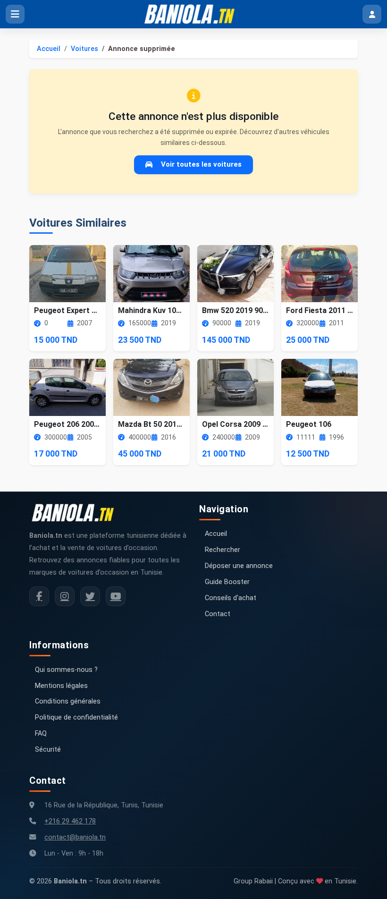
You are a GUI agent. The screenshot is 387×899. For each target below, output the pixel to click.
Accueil (48, 49)
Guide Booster (227, 582)
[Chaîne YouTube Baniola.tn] (116, 596)
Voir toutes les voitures (201, 164)
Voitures (84, 49)
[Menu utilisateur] (371, 14)
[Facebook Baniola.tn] (39, 596)
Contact (217, 614)
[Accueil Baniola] (193, 14)
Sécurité (48, 750)
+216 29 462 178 (70, 821)
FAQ (41, 733)
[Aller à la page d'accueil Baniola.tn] (76, 512)
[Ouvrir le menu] (15, 14)
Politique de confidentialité (76, 717)
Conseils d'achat (230, 598)
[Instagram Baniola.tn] (65, 596)
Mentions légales (61, 686)
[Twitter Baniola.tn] (90, 596)
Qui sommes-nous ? (66, 670)
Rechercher (222, 550)
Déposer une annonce (239, 566)
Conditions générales (68, 701)
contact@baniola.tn (75, 837)
